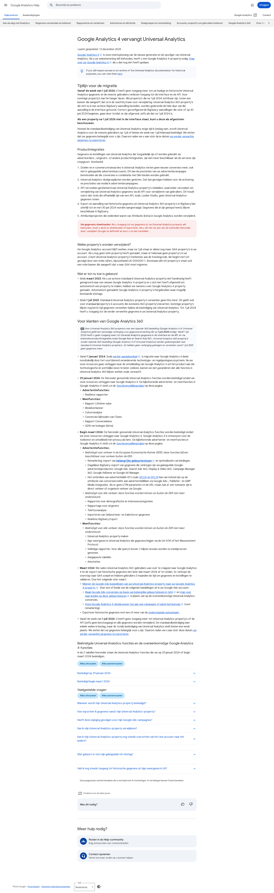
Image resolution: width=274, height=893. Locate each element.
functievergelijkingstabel (130, 385)
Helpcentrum (11, 15)
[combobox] (108, 5)
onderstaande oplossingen (163, 612)
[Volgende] (267, 23)
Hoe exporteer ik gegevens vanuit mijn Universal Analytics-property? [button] (116, 711)
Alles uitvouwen (88, 663)
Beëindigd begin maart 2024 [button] (93, 681)
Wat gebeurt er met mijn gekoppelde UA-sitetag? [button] (105, 754)
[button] (6, 5)
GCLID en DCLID (149, 477)
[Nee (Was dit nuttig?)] (191, 804)
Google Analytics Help (25, 5)
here (119, 73)
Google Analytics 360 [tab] (239, 23)
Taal (79, 883)
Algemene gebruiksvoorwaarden (55, 886)
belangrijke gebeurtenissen (134, 460)
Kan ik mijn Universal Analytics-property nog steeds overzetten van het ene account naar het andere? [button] (130, 738)
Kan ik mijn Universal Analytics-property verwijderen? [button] (107, 728)
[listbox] (84, 887)
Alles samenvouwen (112, 663)
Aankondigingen (31, 15)
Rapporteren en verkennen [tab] (90, 23)
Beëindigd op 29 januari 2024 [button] (94, 673)
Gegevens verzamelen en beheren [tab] (53, 23)
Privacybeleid (33, 886)
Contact (267, 15)
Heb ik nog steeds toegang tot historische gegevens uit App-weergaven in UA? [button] (122, 768)
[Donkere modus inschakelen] (99, 886)
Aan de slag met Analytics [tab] (16, 23)
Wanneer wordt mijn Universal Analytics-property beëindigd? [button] (111, 703)
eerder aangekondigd (125, 356)
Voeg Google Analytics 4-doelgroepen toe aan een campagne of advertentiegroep (132, 604)
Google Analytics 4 (88, 55)
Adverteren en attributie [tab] (122, 23)
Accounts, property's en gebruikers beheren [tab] (200, 23)
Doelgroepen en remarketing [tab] (156, 23)
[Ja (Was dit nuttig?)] (182, 804)
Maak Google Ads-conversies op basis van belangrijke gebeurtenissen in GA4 (129, 592)
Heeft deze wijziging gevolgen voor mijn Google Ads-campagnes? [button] (114, 720)
